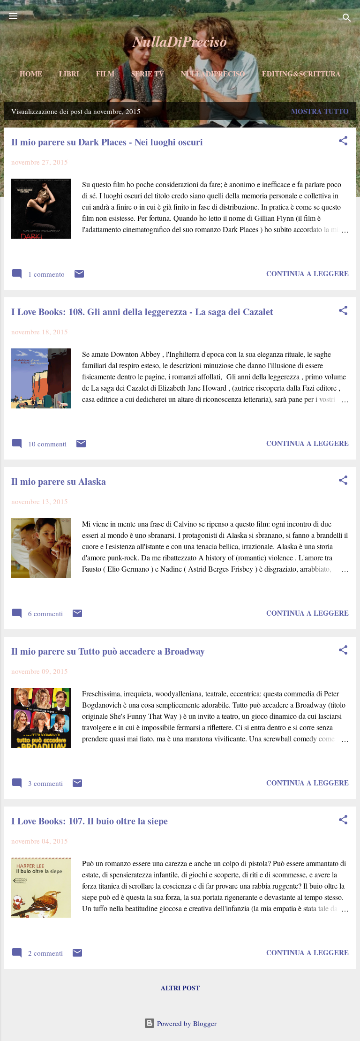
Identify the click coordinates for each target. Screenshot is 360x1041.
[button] (343, 142)
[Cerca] (346, 19)
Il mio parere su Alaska (58, 481)
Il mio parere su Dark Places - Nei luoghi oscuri (107, 142)
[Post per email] (79, 276)
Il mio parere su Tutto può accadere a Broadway (108, 651)
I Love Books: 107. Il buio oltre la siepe (89, 821)
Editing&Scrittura (301, 73)
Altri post (180, 988)
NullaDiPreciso (180, 41)
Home (31, 73)
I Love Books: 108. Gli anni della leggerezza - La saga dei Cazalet (142, 311)
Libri (69, 73)
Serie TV (147, 73)
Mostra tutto (320, 111)
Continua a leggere (307, 273)
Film (105, 73)
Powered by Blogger (186, 1023)
